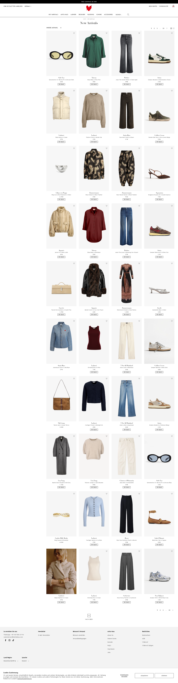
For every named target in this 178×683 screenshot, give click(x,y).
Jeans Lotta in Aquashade (127, 425)
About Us (110, 635)
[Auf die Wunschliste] (74, 33)
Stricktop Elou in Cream (94, 597)
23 (163, 28)
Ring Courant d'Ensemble (61, 540)
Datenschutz (146, 635)
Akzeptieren (144, 675)
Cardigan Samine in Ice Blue (94, 540)
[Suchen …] (128, 14)
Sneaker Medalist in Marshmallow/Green (159, 79)
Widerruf (145, 642)
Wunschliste (163, 6)
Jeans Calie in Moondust (126, 367)
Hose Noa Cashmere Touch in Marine (127, 540)
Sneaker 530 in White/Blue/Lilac (159, 597)
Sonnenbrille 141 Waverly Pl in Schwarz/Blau (159, 482)
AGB (143, 638)
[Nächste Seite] (166, 28)
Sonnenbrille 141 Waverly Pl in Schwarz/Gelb (61, 79)
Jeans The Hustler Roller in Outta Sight (126, 79)
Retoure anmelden (79, 635)
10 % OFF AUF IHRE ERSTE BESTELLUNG (89, 1)
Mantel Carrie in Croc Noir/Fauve (94, 310)
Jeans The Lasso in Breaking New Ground (126, 252)
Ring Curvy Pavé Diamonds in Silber (61, 194)
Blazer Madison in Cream (61, 597)
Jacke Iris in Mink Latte (61, 252)
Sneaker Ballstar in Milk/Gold (159, 367)
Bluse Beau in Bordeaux (94, 252)
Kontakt (110, 642)
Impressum (111, 649)
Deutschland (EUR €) (10, 661)
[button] (53, 14)
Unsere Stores (112, 638)
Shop (84, 19)
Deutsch (24, 661)
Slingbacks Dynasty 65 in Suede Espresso (159, 194)
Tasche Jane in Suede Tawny (61, 425)
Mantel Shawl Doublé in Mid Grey (61, 482)
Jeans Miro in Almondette (127, 482)
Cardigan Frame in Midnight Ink (94, 425)
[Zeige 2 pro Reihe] (173, 28)
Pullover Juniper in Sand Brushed (94, 482)
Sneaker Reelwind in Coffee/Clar (159, 252)
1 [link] (151, 28)
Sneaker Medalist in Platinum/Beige (159, 425)
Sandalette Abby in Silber (159, 310)
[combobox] (122, 14)
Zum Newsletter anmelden (13, 6)
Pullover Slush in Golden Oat (94, 137)
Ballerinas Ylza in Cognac (159, 540)
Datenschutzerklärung (24, 678)
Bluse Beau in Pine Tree (94, 79)
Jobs (109, 652)
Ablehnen (164, 675)
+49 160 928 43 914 (17, 634)
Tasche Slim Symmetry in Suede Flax (61, 310)
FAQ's (109, 645)
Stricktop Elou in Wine (94, 367)
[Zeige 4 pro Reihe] (171, 28)
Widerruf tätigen (147, 645)
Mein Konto (153, 6)
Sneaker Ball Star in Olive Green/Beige (159, 137)
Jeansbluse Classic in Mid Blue (61, 367)
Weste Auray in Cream (61, 137)
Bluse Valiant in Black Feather (94, 194)
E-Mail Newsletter (44, 635)
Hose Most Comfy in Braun (126, 137)
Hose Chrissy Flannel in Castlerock (126, 597)
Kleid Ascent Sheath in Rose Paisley (126, 310)
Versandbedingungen (79, 638)
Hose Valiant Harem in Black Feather (127, 194)
